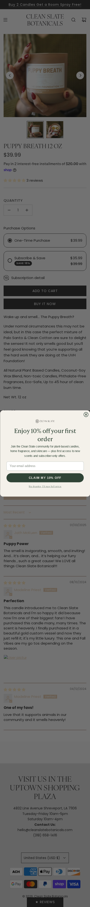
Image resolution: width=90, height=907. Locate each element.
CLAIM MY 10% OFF (45, 477)
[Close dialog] (86, 414)
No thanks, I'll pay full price (45, 486)
